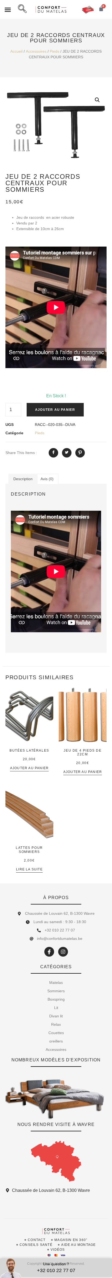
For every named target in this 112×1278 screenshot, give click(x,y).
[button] (8, 9)
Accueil (16, 51)
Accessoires (36, 51)
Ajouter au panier (55, 410)
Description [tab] (23, 479)
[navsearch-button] (22, 9)
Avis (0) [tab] (47, 479)
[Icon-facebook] (49, 952)
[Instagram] (63, 952)
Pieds (54, 51)
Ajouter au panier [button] (29, 768)
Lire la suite (29, 869)
